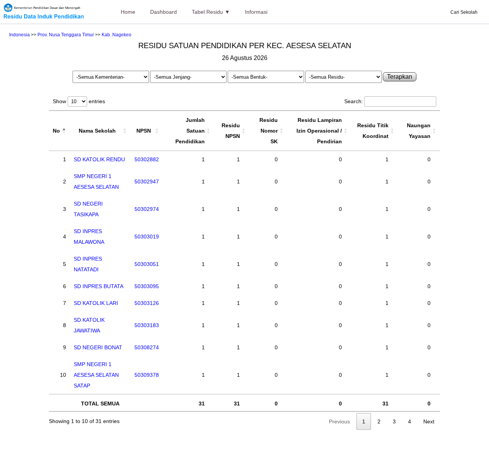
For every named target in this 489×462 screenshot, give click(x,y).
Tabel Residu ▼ (211, 12)
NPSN (143, 131)
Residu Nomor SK (268, 130)
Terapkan (399, 76)
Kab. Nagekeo (116, 34)
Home (128, 12)
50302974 (146, 209)
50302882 (146, 159)
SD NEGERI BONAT (98, 347)
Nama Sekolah (97, 131)
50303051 (146, 264)
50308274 (146, 347)
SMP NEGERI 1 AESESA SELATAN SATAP (96, 375)
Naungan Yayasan (419, 130)
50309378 (146, 375)
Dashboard (163, 12)
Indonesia (19, 34)
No (56, 131)
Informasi (256, 12)
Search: (353, 101)
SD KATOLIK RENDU (99, 159)
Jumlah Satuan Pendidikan (190, 130)
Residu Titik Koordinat (373, 130)
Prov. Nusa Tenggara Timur (65, 34)
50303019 (146, 236)
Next (428, 421)
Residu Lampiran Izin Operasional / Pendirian (319, 130)
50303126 (146, 303)
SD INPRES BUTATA (98, 286)
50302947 (146, 181)
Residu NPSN (231, 130)
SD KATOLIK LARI (96, 303)
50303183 (146, 325)
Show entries (79, 101)
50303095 (146, 286)
